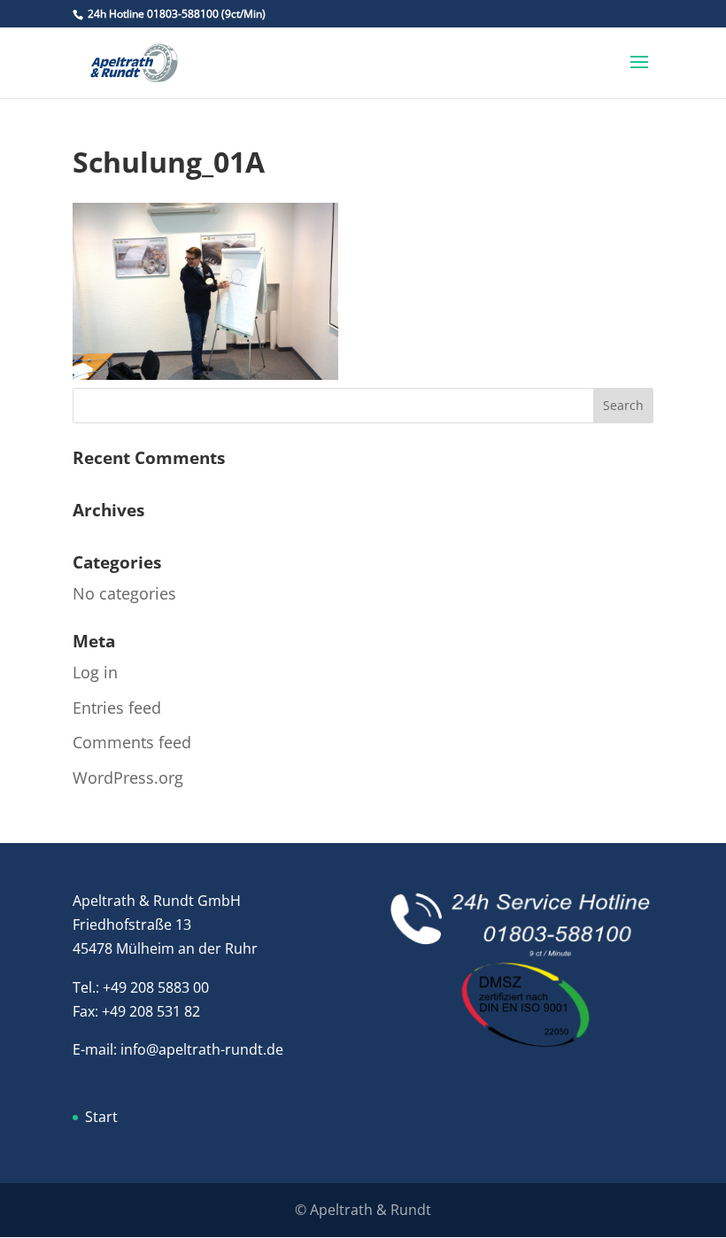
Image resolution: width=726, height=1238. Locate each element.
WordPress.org (128, 777)
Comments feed (132, 742)
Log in (95, 672)
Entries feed (117, 707)
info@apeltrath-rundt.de (201, 1049)
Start (101, 1116)
